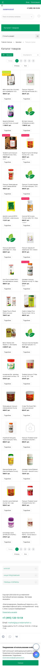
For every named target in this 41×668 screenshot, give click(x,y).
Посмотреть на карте (10, 612)
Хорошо (20, 663)
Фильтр (9, 55)
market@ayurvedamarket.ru (19, 623)
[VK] (36, 647)
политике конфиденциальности (13, 657)
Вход (27, 2)
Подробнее (7, 99)
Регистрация (35, 2)
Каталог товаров (11, 28)
